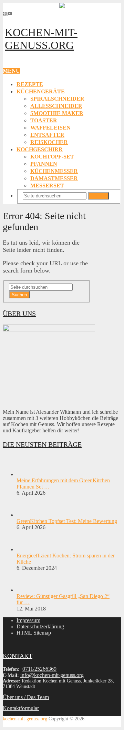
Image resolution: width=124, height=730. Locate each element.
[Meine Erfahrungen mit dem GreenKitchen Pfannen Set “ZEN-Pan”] (29, 474)
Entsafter (47, 135)
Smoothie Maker (56, 113)
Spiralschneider (57, 99)
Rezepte (30, 84)
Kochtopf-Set (52, 157)
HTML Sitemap (34, 633)
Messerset (47, 185)
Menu (11, 71)
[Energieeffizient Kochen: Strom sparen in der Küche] (29, 549)
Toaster (43, 120)
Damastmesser (54, 178)
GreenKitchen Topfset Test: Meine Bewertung (67, 521)
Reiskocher (49, 142)
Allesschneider (56, 106)
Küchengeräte (41, 91)
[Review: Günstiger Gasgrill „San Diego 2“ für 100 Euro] (29, 590)
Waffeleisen (50, 128)
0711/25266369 (39, 669)
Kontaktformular (21, 708)
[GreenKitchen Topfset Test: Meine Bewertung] (29, 515)
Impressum (28, 620)
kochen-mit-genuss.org (41, 38)
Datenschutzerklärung (40, 626)
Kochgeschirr (40, 149)
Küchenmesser (54, 171)
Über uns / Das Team (26, 697)
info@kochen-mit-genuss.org (52, 675)
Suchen (98, 195)
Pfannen (43, 164)
